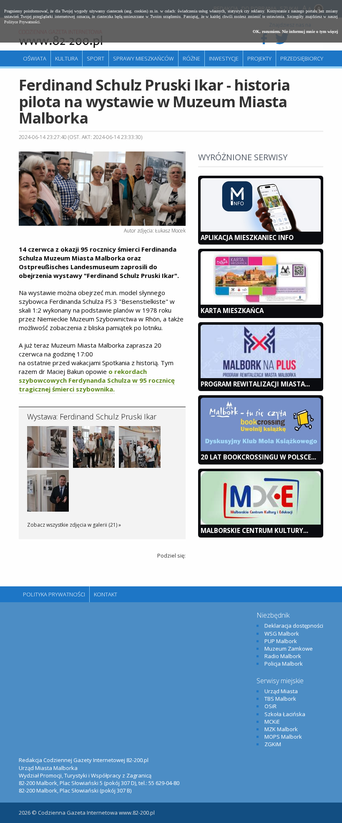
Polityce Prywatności (22, 22)
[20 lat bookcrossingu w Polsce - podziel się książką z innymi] (261, 449)
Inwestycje (224, 58)
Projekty (259, 58)
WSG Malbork (281, 633)
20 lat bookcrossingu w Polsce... (258, 457)
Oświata (34, 58)
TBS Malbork (280, 698)
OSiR (270, 706)
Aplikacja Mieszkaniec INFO (247, 237)
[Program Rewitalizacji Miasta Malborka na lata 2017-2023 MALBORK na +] (261, 376)
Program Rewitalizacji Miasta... (255, 384)
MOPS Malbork (283, 736)
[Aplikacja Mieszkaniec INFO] (261, 229)
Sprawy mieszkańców (143, 58)
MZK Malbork (281, 729)
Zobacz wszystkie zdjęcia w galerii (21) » (74, 524)
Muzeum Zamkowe (288, 648)
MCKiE (272, 721)
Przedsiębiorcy (301, 58)
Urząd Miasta (281, 691)
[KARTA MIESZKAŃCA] (261, 302)
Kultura (66, 58)
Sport (95, 58)
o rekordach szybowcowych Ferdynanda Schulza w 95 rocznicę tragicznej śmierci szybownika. (97, 380)
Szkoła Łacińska (284, 714)
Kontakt (105, 594)
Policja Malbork (283, 663)
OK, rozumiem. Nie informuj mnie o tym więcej (295, 31)
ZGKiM (272, 744)
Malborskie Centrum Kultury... (254, 530)
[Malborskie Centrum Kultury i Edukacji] (261, 522)
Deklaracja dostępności (293, 625)
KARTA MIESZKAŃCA (232, 310)
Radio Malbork (282, 656)
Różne (191, 58)
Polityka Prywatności (54, 594)
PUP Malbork (280, 641)
